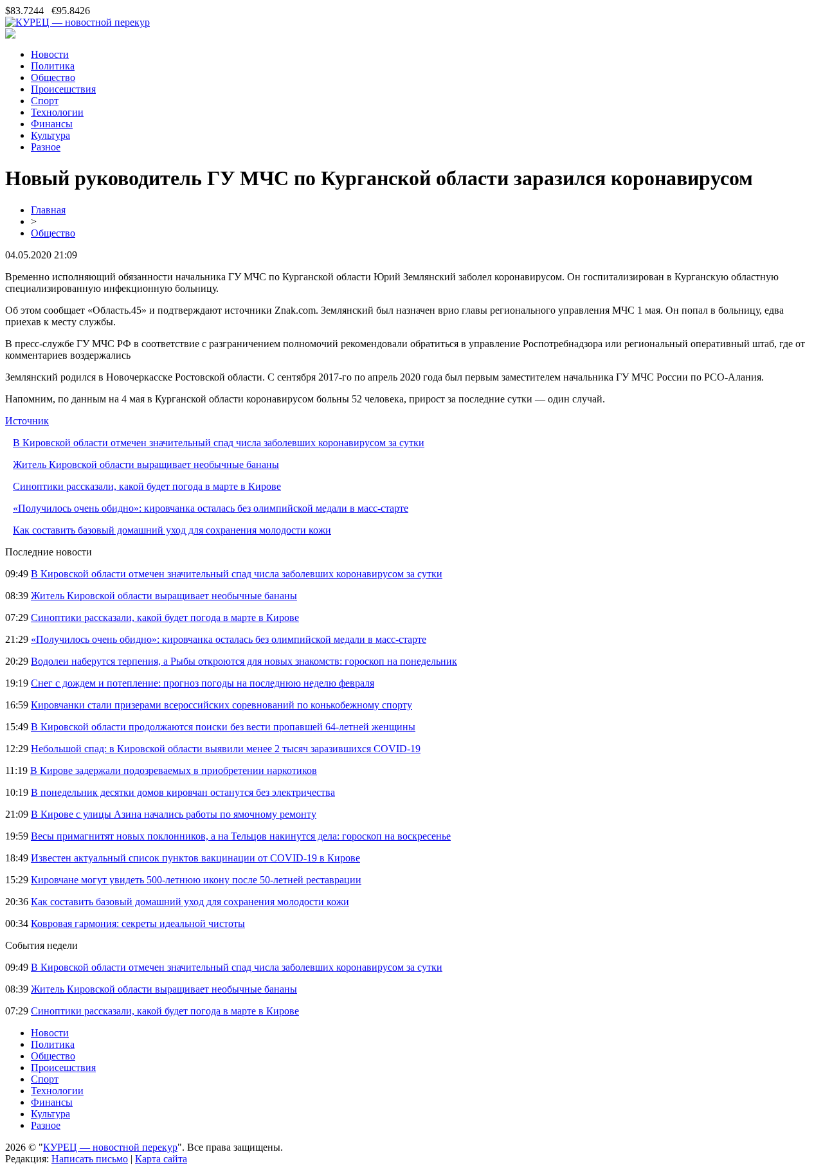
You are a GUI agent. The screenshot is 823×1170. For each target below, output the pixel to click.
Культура (50, 135)
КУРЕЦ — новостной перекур (110, 1147)
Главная (48, 209)
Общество (53, 77)
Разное (45, 146)
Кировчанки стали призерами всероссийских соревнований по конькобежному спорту (221, 704)
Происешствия (63, 89)
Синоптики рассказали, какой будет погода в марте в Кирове (147, 486)
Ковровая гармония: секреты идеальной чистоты (138, 923)
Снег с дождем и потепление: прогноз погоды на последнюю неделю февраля (202, 683)
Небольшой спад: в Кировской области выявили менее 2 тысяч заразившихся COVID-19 (226, 748)
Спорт (45, 100)
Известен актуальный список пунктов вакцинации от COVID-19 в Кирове (195, 857)
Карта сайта (161, 1158)
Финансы (52, 123)
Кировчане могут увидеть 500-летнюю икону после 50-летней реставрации (196, 879)
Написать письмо (89, 1158)
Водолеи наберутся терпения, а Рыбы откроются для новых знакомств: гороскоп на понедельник (244, 661)
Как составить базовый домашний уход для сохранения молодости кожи (172, 530)
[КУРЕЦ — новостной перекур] (77, 22)
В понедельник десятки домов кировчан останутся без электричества (183, 792)
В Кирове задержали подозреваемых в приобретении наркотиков (173, 770)
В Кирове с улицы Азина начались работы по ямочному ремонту (173, 814)
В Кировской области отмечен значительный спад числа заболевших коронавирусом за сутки (218, 442)
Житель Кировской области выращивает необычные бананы (146, 464)
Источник (27, 420)
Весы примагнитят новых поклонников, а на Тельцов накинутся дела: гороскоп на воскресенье (241, 836)
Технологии (57, 112)
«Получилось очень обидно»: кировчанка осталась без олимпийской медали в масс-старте (210, 508)
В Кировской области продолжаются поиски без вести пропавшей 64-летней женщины (223, 726)
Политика (53, 65)
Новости (50, 54)
